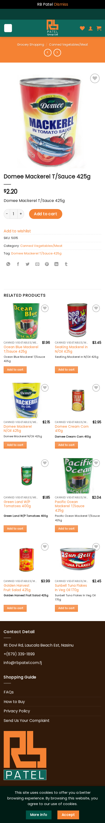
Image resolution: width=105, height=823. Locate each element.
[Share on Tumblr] (66, 265)
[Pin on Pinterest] (46, 265)
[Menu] (8, 28)
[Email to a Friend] (37, 265)
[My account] (90, 28)
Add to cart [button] (15, 370)
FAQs (9, 692)
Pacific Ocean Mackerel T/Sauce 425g (69, 506)
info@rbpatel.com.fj (23, 662)
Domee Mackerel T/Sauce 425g (36, 253)
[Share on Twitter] (27, 265)
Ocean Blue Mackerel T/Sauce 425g (21, 349)
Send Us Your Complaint (27, 720)
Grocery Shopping (30, 44)
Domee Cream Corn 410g (72, 429)
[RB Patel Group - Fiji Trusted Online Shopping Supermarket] (52, 28)
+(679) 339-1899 (19, 654)
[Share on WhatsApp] (8, 265)
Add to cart (45, 214)
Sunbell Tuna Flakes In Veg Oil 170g (71, 588)
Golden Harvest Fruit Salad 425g (17, 588)
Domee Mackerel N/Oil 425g (18, 429)
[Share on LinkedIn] (56, 265)
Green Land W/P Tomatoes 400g (17, 504)
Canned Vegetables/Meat (68, 44)
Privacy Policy (17, 711)
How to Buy (14, 701)
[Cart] (98, 28)
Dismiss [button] (61, 4)
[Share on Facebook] (18, 265)
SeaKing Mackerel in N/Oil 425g (71, 349)
